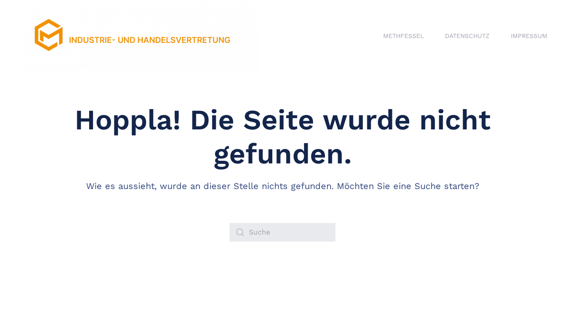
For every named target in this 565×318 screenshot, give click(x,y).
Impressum (529, 35)
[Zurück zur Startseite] (139, 36)
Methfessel (403, 35)
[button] (19, 298)
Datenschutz (467, 35)
